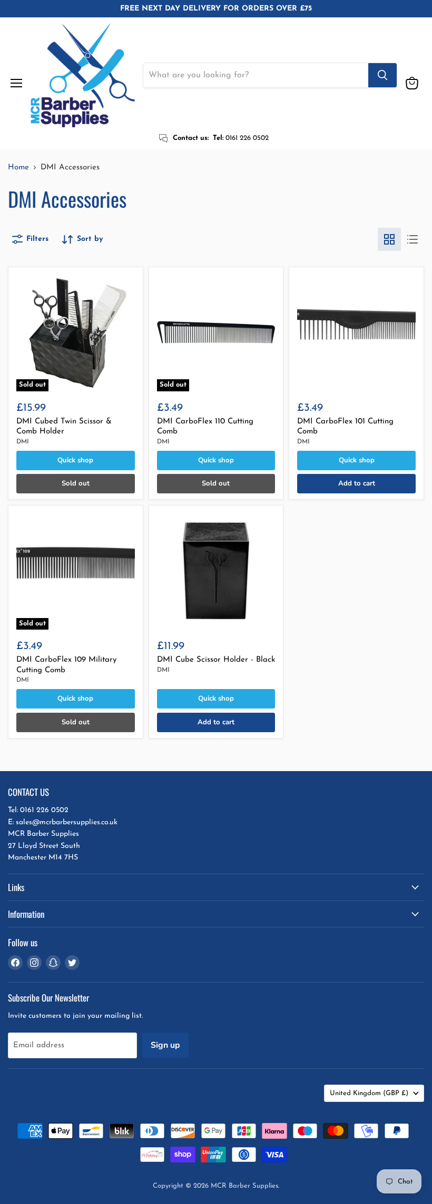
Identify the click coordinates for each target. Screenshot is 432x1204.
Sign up (165, 1045)
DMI (22, 442)
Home (18, 167)
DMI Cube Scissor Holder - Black (216, 660)
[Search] (382, 75)
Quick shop (75, 460)
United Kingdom (369, 1093)
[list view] (412, 239)
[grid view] (389, 239)
